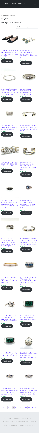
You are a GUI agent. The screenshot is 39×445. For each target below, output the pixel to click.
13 (26, 408)
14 (29, 408)
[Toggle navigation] (35, 4)
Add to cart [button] (7, 61)
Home (3, 15)
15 (32, 408)
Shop (7, 15)
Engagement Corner (13, 4)
